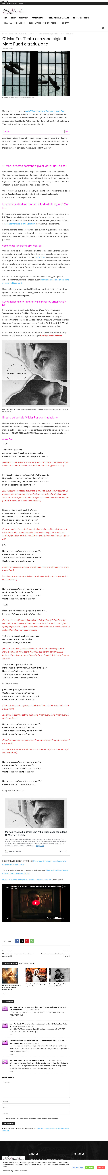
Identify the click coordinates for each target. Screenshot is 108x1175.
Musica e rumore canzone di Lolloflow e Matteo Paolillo (26, 880)
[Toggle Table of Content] (65, 131)
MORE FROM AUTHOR (26, 963)
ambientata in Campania (49, 111)
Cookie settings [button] (77, 1168)
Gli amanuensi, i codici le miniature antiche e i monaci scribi (18, 955)
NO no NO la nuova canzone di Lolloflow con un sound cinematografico (11, 987)
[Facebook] (17, 941)
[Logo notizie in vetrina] (14, 11)
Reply (11, 1017)
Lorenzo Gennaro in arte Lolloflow (20, 224)
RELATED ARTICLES (10, 963)
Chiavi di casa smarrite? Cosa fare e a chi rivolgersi (55, 955)
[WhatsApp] (32, 941)
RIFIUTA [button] (101, 1167)
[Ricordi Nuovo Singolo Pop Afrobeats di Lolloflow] (59, 975)
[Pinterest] (27, 941)
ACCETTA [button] (89, 1167)
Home (4, 34)
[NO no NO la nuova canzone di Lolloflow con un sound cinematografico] (12, 976)
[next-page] (7, 993)
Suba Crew (40, 257)
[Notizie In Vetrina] (13, 1159)
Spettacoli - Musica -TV (18, 34)
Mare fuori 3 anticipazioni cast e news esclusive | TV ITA (30, 1060)
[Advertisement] (36, 104)
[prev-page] (3, 993)
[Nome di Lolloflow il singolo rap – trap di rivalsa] (36, 975)
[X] (22, 941)
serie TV (29, 111)
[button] (103, 28)
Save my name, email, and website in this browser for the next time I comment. (32, 1119)
